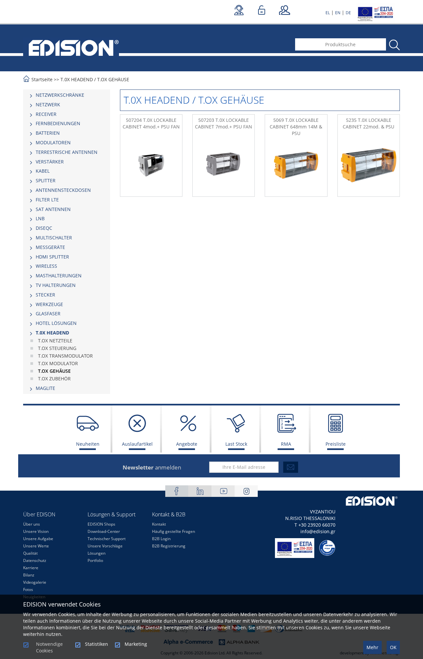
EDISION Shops (101, 524)
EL (328, 13)
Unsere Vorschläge (105, 546)
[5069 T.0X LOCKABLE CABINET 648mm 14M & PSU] (296, 165)
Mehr (372, 647)
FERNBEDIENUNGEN (58, 123)
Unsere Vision (36, 531)
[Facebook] (176, 491)
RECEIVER (46, 114)
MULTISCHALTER (54, 237)
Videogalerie (34, 582)
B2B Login (161, 538)
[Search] (394, 45)
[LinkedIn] (200, 491)
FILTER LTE (47, 199)
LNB (40, 218)
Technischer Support (107, 538)
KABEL (43, 171)
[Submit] (290, 467)
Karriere (30, 568)
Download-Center (104, 531)
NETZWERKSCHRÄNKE (60, 95)
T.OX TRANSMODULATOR (65, 356)
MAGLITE (45, 388)
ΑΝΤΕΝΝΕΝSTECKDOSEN (63, 190)
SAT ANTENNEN (53, 209)
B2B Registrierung (168, 546)
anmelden (152, 467)
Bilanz (28, 575)
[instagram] (246, 491)
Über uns (31, 524)
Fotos (28, 589)
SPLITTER (46, 180)
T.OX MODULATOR (58, 363)
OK (393, 647)
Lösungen (96, 553)
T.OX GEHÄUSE (113, 79)
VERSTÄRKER (50, 161)
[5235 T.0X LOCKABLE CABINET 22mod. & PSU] (368, 165)
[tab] (66, 95)
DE (348, 13)
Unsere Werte (36, 546)
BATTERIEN (48, 133)
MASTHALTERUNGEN (59, 275)
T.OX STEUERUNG (57, 348)
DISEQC (44, 228)
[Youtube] (223, 491)
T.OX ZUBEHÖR (54, 378)
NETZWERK (48, 104)
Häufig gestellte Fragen (173, 531)
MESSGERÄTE (50, 247)
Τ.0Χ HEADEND (76, 79)
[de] (71, 47)
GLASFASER (48, 313)
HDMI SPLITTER (52, 257)
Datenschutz (34, 560)
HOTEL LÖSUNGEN (56, 323)
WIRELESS (46, 266)
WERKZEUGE (49, 304)
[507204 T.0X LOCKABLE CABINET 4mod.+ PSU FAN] (151, 165)
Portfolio (95, 560)
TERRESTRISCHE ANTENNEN (66, 152)
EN (337, 13)
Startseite (42, 79)
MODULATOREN (53, 142)
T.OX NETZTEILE (55, 340)
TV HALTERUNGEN (56, 285)
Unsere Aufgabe (38, 538)
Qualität (30, 553)
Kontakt (159, 524)
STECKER (45, 295)
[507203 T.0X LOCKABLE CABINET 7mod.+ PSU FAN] (223, 165)
